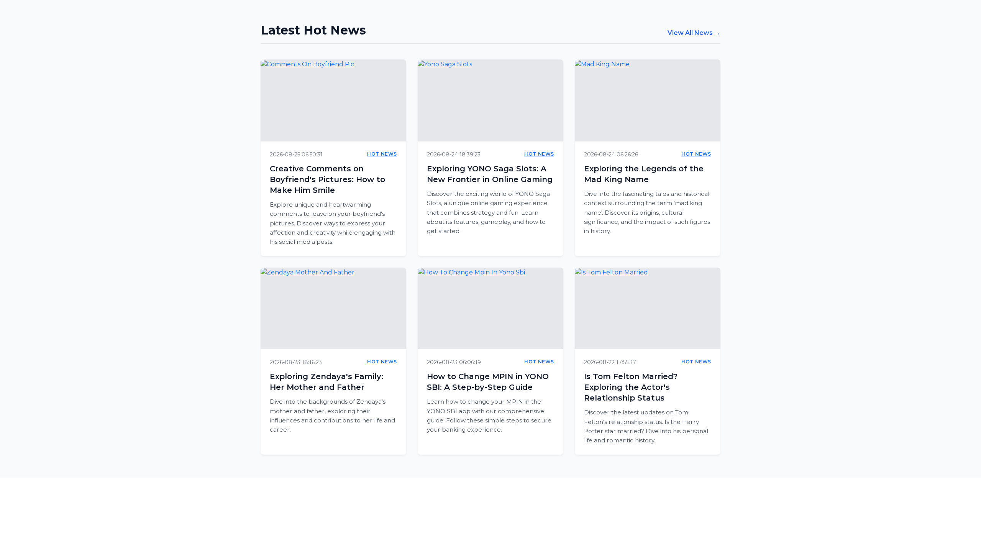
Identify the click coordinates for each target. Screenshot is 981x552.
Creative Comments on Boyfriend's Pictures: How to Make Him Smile (327, 179)
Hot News (382, 154)
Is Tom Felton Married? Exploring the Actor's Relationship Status (631, 387)
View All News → (694, 32)
